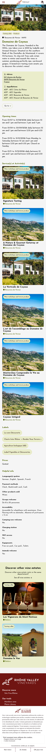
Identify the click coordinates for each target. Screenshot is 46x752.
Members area (10, 702)
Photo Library (10, 704)
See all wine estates (22, 578)
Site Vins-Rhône (10, 693)
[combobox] (7, 106)
